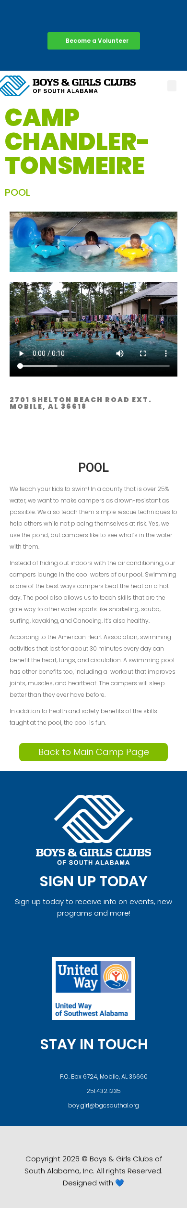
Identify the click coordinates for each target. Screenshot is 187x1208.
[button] (172, 85)
